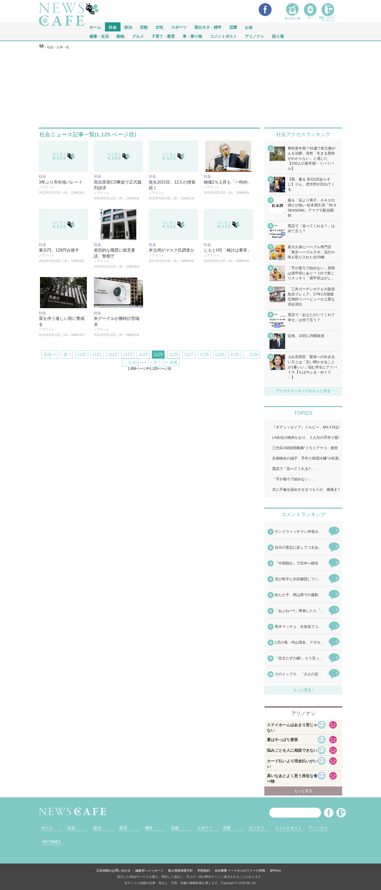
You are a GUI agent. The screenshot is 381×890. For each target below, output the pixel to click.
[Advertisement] (190, 88)
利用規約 (203, 870)
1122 (112, 354)
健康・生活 (99, 36)
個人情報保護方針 (180, 870)
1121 (97, 354)
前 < (67, 354)
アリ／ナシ (254, 36)
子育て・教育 (163, 36)
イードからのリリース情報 (246, 870)
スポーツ (179, 27)
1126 (173, 354)
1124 (142, 354)
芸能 (144, 27)
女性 (159, 27)
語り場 (278, 36)
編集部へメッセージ (149, 870)
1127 (188, 354)
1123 (127, 354)
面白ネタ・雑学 (208, 27)
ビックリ (256, 828)
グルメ (138, 36)
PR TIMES (51, 842)
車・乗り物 (192, 36)
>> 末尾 (171, 362)
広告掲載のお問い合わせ (113, 870)
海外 (149, 828)
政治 (128, 27)
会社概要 (221, 870)
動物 (120, 36)
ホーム (47, 828)
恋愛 (233, 27)
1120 (81, 354)
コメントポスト (223, 36)
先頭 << (50, 354)
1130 (234, 354)
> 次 (154, 362)
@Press (275, 870)
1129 (219, 354)
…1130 (251, 354)
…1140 (130, 362)
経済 (123, 828)
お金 (249, 27)
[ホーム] (41, 47)
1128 (204, 354)
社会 (113, 27)
